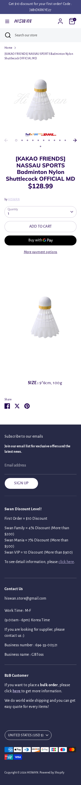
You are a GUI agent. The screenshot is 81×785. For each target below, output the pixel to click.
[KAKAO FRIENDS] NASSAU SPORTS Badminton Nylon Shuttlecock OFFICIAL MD (38, 56)
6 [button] (43, 140)
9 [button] (60, 140)
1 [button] (16, 140)
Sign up (21, 483)
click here (66, 562)
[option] (40, 100)
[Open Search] (7, 35)
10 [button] (65, 140)
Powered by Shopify (52, 772)
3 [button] (27, 140)
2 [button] (22, 140)
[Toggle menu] (7, 21)
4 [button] (33, 140)
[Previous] (6, 140)
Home (8, 47)
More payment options (40, 252)
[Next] (75, 140)
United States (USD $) (26, 735)
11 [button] (40, 146)
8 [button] (54, 140)
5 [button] (38, 140)
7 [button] (49, 140)
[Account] (60, 20)
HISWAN (23, 21)
